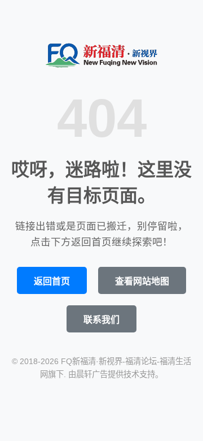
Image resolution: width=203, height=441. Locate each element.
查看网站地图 (142, 281)
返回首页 (52, 281)
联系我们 (101, 320)
